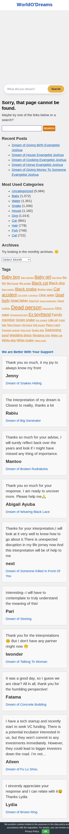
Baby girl (43, 277)
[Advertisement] (34, 46)
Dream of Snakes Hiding (24, 383)
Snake (16, 206)
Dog (15, 216)
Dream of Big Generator (23, 420)
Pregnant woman (11, 330)
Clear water (46, 295)
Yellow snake (40, 341)
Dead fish (34, 301)
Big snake (25, 283)
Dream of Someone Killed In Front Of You (33, 573)
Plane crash (53, 325)
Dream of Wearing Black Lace (28, 512)
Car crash (22, 295)
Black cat (40, 283)
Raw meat (26, 330)
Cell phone (33, 295)
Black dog (57, 283)
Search (56, 88)
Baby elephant (27, 278)
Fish (15, 230)
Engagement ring (19, 315)
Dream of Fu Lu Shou (21, 769)
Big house (13, 283)
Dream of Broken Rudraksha (27, 469)
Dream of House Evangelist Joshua (38, 155)
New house (14, 325)
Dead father (19, 300)
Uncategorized (22, 191)
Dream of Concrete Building (26, 704)
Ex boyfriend (40, 314)
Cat (14, 235)
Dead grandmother (48, 301)
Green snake (25, 320)
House (16, 211)
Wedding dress (21, 335)
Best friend (57, 278)
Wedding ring (41, 335)
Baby (15, 196)
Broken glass (45, 289)
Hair (15, 225)
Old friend (27, 325)
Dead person (26, 307)
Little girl (53, 320)
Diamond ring (48, 308)
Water (16, 201)
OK (45, 831)
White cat (56, 335)
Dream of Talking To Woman (26, 662)
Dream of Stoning (18, 619)
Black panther (8, 289)
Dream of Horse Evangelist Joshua (37, 165)
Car (14, 220)
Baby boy (11, 276)
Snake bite (38, 330)
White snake (25, 340)
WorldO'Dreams (34, 4)
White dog (9, 340)
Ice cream (41, 320)
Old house (39, 325)
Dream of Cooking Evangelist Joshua (39, 160)
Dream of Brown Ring (21, 812)
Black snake (26, 289)
